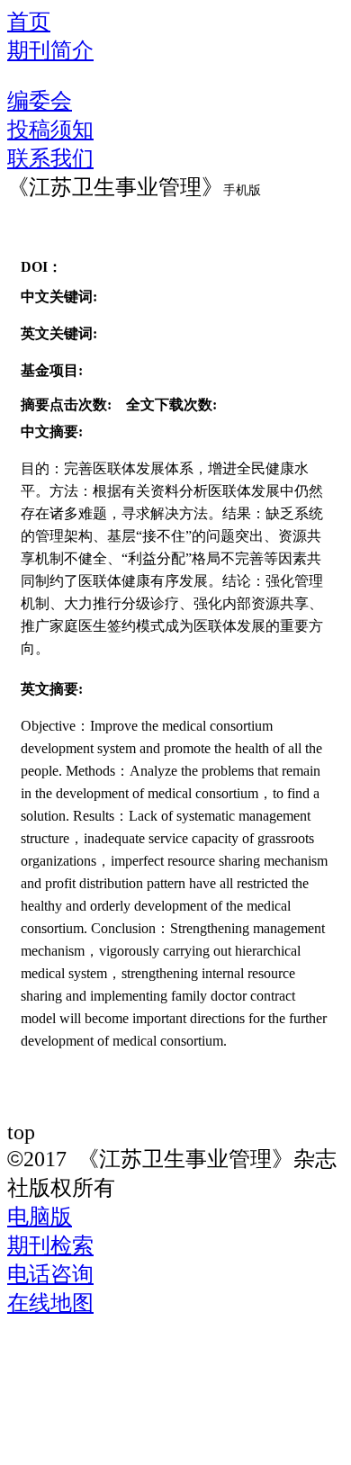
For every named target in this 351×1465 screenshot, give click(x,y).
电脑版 (39, 1216)
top (21, 1131)
